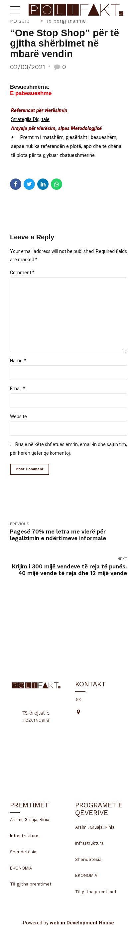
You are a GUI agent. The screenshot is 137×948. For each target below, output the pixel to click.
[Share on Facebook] (15, 184)
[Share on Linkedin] (43, 184)
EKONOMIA (21, 868)
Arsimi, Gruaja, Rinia (29, 819)
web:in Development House (82, 923)
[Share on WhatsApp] (56, 184)
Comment (22, 272)
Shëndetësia (23, 851)
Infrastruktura (24, 835)
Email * (17, 388)
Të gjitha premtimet (31, 884)
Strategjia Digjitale (30, 119)
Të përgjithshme (66, 21)
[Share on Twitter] (29, 184)
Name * (18, 360)
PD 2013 (20, 21)
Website (18, 416)
